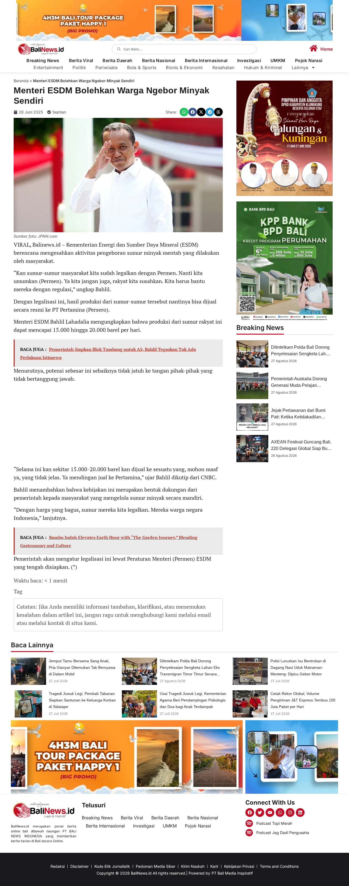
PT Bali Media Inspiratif (232, 873)
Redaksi (57, 866)
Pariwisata (106, 67)
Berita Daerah (117, 61)
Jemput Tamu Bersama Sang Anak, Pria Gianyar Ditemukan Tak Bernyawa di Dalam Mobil (82, 667)
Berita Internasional (206, 61)
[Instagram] (290, 812)
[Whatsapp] (280, 812)
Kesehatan (223, 67)
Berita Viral (81, 61)
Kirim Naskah (192, 866)
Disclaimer (79, 866)
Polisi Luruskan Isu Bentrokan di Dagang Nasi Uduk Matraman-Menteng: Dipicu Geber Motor (298, 667)
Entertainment (48, 67)
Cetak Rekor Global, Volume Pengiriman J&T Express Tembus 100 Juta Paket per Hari (302, 700)
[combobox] (184, 49)
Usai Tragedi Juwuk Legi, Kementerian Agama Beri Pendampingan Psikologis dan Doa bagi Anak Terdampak (193, 700)
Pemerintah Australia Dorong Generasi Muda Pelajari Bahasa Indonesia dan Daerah (300, 385)
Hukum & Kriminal (263, 67)
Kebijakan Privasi (239, 866)
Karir (214, 866)
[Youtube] (270, 812)
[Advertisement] (118, 425)
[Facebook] (249, 812)
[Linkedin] (300, 812)
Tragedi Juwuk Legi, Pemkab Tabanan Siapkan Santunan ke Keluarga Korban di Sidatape (82, 700)
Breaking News (42, 61)
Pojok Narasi (309, 61)
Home (326, 49)
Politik (79, 67)
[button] (184, 112)
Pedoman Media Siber (155, 866)
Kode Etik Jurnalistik (112, 866)
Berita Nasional (158, 61)
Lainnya (300, 67)
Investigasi (249, 61)
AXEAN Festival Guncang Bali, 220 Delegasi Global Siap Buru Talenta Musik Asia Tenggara (301, 448)
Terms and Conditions (279, 866)
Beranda (21, 80)
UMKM (277, 61)
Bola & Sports (141, 67)
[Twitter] (259, 812)
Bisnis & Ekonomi (184, 67)
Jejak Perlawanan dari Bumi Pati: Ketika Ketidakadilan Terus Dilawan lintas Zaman (298, 417)
